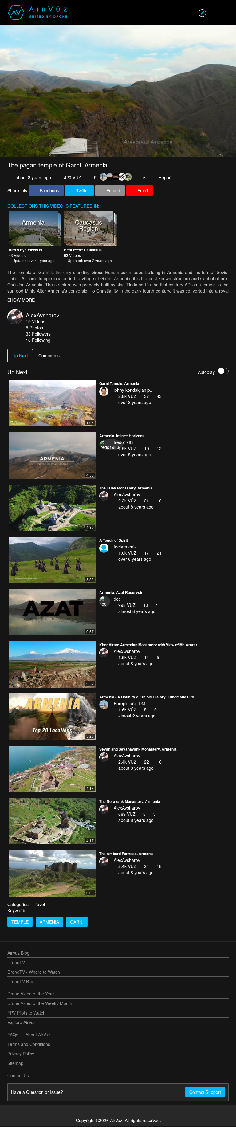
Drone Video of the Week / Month (39, 1004)
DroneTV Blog (21, 982)
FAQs (12, 1035)
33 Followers (38, 334)
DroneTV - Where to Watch (33, 972)
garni (77, 922)
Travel (39, 905)
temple (20, 922)
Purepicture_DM (129, 704)
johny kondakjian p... (134, 390)
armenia (49, 922)
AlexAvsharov (42, 316)
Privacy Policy (20, 1054)
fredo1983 (124, 443)
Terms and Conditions (28, 1045)
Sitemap (15, 1064)
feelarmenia (125, 547)
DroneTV (16, 963)
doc (117, 599)
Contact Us (18, 1076)
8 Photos (34, 328)
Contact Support (205, 1093)
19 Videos (35, 322)
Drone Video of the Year (30, 994)
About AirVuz (38, 1035)
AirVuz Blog (18, 953)
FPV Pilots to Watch (26, 1013)
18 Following (38, 340)
